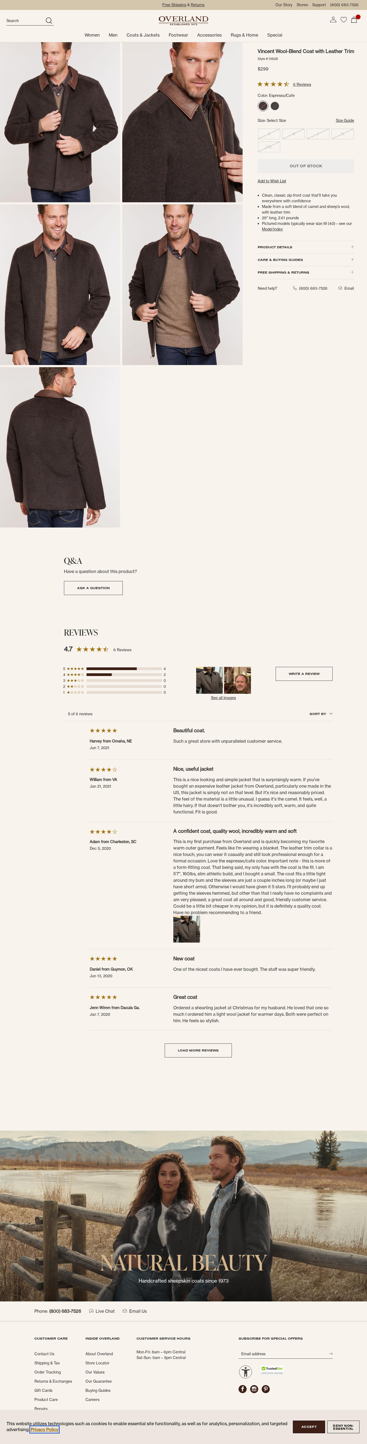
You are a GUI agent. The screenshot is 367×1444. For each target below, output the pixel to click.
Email (349, 288)
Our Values (95, 1372)
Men (113, 35)
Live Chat (105, 1311)
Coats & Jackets (143, 35)
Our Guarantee (98, 1381)
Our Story (283, 4)
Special (274, 35)
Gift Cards (43, 1390)
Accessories (209, 35)
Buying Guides (97, 1390)
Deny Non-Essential (343, 1427)
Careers (92, 1399)
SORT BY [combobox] (318, 714)
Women (92, 35)
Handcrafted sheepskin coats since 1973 (184, 1281)
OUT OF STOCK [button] (306, 166)
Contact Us (44, 1353)
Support (319, 4)
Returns (197, 4)
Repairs (41, 1408)
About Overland (99, 1353)
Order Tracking (47, 1372)
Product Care (46, 1399)
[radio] (263, 106)
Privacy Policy (44, 1429)
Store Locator (97, 1363)
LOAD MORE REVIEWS (198, 1050)
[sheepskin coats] (183, 1215)
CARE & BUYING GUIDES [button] (280, 260)
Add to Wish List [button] (272, 181)
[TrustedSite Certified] (272, 1370)
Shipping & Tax (47, 1363)
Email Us (138, 1311)
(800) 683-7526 (344, 4)
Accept (308, 1427)
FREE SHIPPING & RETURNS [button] (283, 272)
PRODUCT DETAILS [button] (275, 247)
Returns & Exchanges (53, 1381)
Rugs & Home (244, 35)
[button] (333, 19)
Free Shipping (174, 4)
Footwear (178, 35)
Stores (302, 4)
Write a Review (304, 674)
